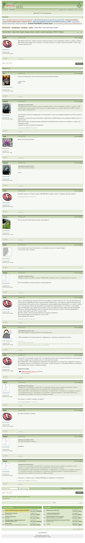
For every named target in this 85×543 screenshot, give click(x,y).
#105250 (81, 327)
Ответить (79, 63)
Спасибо (20, 58)
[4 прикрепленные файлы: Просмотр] (5, 513)
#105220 (81, 297)
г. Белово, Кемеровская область (53, 513)
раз (11, 152)
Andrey (80, 521)
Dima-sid (5, 217)
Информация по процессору (53, 510)
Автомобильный (16, 27)
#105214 (81, 272)
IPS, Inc (47, 535)
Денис (38, 517)
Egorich (5, 37)
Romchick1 (39, 510)
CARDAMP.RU (12, 9)
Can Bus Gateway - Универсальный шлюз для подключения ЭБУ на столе (15, 520)
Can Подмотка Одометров (11, 513)
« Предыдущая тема (65, 488)
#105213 (81, 244)
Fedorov (38, 524)
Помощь (80, 9)
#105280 (81, 410)
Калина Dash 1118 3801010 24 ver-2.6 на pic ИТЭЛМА (58, 519)
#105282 (81, 461)
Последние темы (62, 9)
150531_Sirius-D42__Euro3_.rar (29, 371)
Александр (39, 521)
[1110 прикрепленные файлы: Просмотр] (5, 510)
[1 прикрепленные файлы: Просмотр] (5, 523)
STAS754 (5, 272)
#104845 (81, 73)
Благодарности (70, 9)
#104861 (81, 162)
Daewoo (31, 27)
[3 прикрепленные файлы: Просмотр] (5, 516)
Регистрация (48, 13)
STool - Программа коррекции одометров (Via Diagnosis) (18, 510)
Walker (80, 524)
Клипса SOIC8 (9, 523)
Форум (37, 535)
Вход (44, 13)
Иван (80, 514)
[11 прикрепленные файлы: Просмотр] (5, 519)
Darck (4, 327)
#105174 (81, 216)
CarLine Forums (6, 27)
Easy (4, 73)
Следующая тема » (78, 488)
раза (12, 53)
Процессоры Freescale (11, 516)
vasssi (80, 510)
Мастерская (24, 27)
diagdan (5, 244)
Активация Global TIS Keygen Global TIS (55, 516)
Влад (80, 517)
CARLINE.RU (5, 9)
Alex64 (4, 136)
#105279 (81, 382)
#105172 (81, 190)
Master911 (5, 101)
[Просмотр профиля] (7, 43)
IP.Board (40, 535)
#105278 (81, 355)
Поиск (76, 9)
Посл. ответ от (33, 510)
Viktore (38, 514)
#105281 (81, 436)
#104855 (81, 101)
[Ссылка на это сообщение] (78, 32)
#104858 (81, 136)
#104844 (81, 37)
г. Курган (48, 523)
